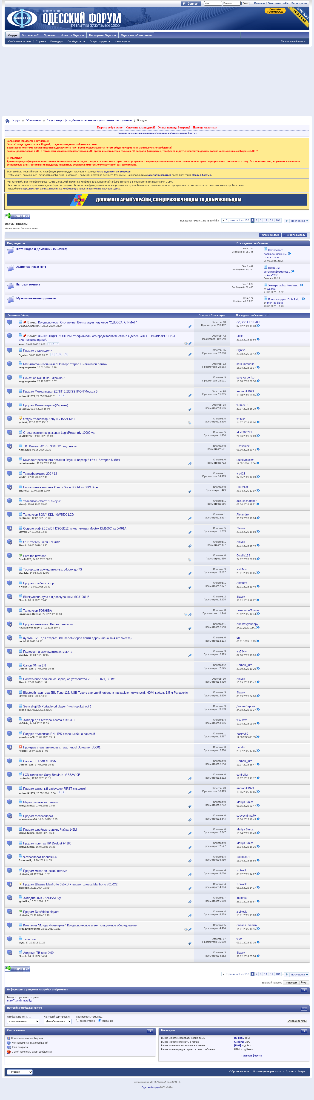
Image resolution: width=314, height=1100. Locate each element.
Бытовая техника (28, 284)
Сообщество (75, 41)
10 (224, 678)
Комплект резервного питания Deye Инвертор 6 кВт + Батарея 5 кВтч (71, 460)
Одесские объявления (136, 35)
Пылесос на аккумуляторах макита (47, 651)
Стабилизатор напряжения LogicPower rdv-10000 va (58, 432)
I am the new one (34, 556)
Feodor (23, 750)
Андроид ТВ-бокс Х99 (38, 952)
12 (224, 363)
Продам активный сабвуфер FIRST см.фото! (54, 788)
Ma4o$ (22, 504)
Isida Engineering (29, 928)
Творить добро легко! (110, 127)
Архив (290, 1071)
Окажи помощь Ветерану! (174, 127)
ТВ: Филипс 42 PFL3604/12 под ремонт (50, 446)
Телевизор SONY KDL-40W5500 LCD (48, 514)
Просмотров (218, 315)
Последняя (298, 220)
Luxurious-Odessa (30, 614)
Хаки (22, 344)
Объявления (33, 120)
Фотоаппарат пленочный (40, 857)
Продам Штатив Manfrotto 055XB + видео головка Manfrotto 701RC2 (70, 884)
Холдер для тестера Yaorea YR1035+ (49, 720)
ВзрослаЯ (25, 860)
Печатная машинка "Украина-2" (44, 378)
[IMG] (237, 1045)
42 (224, 335)
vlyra (21, 942)
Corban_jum (26, 668)
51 (271, 220)
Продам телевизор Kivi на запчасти (48, 624)
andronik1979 (27, 396)
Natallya (27, 1000)
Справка (41, 41)
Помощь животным (205, 127)
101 (278, 220)
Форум (12, 35)
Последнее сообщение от (251, 315)
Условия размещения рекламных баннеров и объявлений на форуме (157, 132)
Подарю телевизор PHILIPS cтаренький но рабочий (59, 734)
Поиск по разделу (295, 235)
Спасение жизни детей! (140, 127)
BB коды (239, 1038)
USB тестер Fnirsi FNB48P (41, 542)
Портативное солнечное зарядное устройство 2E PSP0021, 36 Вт (68, 679)
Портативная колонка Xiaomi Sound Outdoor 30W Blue (60, 487)
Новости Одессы (72, 35)
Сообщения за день (19, 41)
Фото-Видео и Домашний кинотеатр (42, 249)
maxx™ (11, 1000)
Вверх (304, 983)
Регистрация (299, 3)
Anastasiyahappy (29, 627)
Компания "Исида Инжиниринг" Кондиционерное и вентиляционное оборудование (80, 925)
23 (224, 788)
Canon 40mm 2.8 (34, 665)
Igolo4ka (24, 901)
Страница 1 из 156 (237, 220)
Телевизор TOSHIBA (37, 610)
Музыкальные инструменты (36, 298)
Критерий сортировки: (57, 1017)
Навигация (121, 41)
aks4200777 (25, 436)
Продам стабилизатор (38, 583)
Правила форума (252, 1055)
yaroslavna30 (26, 737)
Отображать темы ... (19, 1017)
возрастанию (87, 1021)
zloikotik (24, 874)
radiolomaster (27, 463)
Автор (25, 315)
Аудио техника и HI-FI (31, 267)
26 (224, 391)
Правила (50, 35)
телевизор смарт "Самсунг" (42, 501)
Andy (19, 1000)
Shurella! (24, 490)
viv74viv (23, 572)
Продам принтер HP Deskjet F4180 (47, 843)
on (20, 641)
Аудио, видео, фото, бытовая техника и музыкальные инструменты (89, 120)
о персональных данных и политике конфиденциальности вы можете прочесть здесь (70, 188)
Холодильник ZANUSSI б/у (42, 898)
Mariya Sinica (26, 805)
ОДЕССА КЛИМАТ (30, 325)
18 (224, 322)
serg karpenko (27, 367)
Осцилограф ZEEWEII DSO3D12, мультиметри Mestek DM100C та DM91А (74, 528)
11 (265, 220)
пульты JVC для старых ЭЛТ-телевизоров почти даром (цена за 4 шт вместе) (77, 638)
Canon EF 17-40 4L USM (40, 761)
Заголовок (14, 315)
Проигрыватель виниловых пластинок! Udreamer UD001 (61, 747)
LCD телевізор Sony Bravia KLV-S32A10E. (52, 775)
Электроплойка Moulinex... (283, 285)
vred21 (23, 477)
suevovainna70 (28, 819)
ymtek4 (23, 422)
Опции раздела (270, 235)
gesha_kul (25, 709)
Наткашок (25, 449)
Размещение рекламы (267, 1071)
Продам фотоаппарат (38, 816)
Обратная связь (239, 1071)
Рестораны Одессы (102, 35)
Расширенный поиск (293, 41)
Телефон (29, 939)
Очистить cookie (278, 3)
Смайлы (239, 1042)
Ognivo (23, 355)
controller (24, 518)
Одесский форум (151, 1087)
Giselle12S (25, 559)
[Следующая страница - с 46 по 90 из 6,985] (287, 221)
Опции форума (98, 41)
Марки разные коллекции (40, 802)
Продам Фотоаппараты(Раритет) (45, 405)
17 (224, 938)
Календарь (56, 41)
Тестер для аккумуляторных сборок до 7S (52, 569)
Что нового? (30, 35)
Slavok (23, 531)
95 (224, 350)
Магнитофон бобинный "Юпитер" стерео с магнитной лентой (65, 364)
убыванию (107, 1021)
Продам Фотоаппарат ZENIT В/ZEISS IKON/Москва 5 (60, 391)
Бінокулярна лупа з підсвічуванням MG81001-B (56, 597)
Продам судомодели (37, 350)
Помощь (259, 3)
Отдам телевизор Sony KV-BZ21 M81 (49, 419)
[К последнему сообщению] (258, 326)
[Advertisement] (157, 81)
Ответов (203, 315)
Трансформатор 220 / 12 (40, 473)
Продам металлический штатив (45, 871)
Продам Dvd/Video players (41, 912)
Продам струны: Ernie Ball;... (284, 299)
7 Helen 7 (24, 586)
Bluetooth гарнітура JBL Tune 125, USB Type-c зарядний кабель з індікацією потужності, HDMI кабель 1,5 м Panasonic (105, 692)
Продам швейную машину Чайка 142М (50, 829)
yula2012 (24, 408)
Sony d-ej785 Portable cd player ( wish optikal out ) (57, 706)
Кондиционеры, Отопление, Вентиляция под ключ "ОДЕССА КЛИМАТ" (87, 322)
